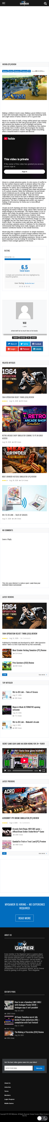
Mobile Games (9, 1103)
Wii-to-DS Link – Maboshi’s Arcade (26, 707)
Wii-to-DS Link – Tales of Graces (14, 515)
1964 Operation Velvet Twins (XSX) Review (18, 397)
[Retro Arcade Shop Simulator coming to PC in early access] (24, 419)
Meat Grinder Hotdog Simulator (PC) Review (19, 476)
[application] (24, 760)
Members (7, 1095)
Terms (6, 1091)
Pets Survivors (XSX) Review (23, 662)
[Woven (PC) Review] (24, 87)
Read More (24, 918)
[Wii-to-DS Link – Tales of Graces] (24, 498)
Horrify (24, 1115)
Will (24, 323)
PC (29, 71)
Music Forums (44, 1114)
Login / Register (9, 1099)
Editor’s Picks (9, 991)
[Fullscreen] (44, 770)
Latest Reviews (8, 597)
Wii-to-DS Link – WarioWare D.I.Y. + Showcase (26, 723)
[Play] (5, 770)
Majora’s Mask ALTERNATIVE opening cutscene (26, 693)
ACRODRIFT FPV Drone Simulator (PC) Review (20, 818)
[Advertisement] (24, 32)
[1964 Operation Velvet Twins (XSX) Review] (24, 380)
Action (11, 71)
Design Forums (34, 1114)
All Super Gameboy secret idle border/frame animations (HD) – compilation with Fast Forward (27, 1020)
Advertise (7, 1087)
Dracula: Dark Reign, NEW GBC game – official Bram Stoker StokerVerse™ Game (28, 830)
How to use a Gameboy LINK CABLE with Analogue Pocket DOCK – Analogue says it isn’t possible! (28, 1005)
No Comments (26, 638)
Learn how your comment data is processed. (21, 584)
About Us (7, 1083)
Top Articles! (7, 682)
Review (34, 338)
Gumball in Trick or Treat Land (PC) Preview (29, 841)
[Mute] (40, 770)
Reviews (5, 71)
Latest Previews (8, 781)
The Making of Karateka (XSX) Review (29, 1032)
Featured (24, 71)
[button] (42, 1118)
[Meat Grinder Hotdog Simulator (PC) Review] (24, 460)
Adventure (17, 71)
